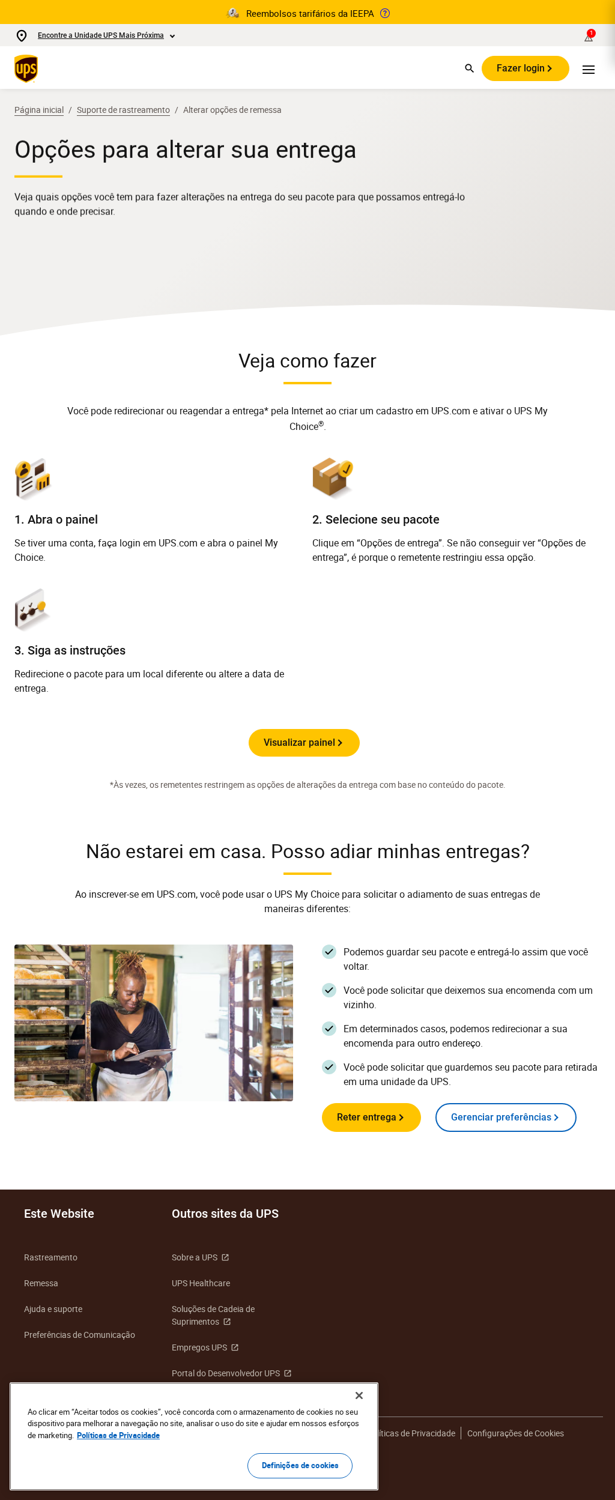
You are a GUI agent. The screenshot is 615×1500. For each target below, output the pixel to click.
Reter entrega (366, 1117)
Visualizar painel (299, 742)
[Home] (28, 68)
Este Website (59, 1213)
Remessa (41, 1283)
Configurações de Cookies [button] (515, 1433)
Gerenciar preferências (501, 1117)
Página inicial (39, 109)
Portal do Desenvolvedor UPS (226, 1373)
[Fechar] (359, 1395)
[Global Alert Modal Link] (385, 13)
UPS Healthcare (201, 1283)
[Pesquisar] (470, 68)
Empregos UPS (199, 1347)
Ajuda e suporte (53, 1308)
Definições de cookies (300, 1465)
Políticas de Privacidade (411, 1433)
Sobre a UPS (194, 1257)
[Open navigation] (589, 68)
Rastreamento (50, 1257)
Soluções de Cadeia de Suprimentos (213, 1315)
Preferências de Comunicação (79, 1334)
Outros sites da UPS (225, 1213)
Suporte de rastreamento (123, 109)
